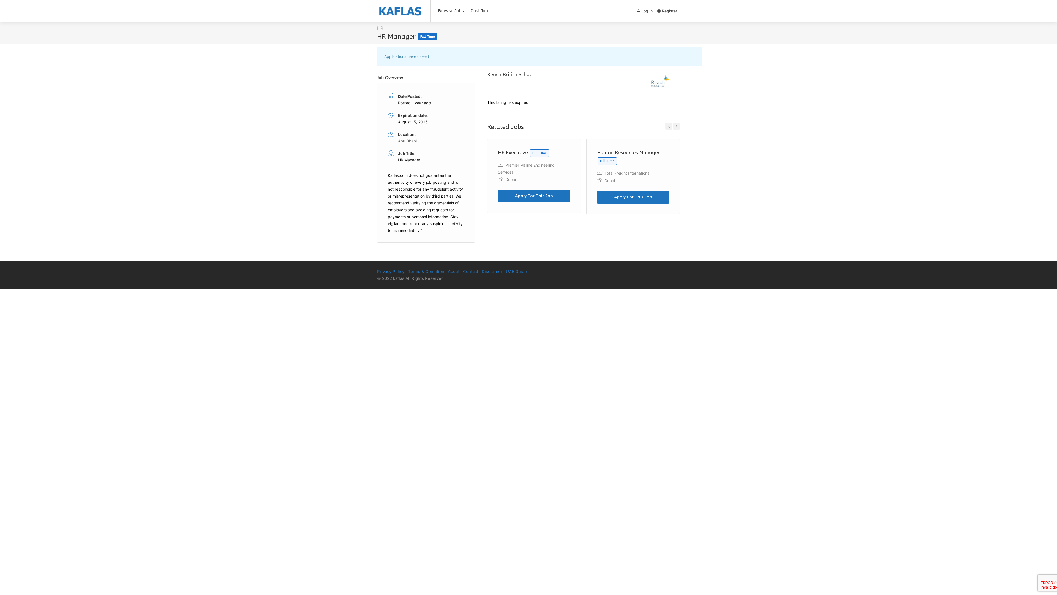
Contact (470, 271)
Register (669, 11)
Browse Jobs (451, 10)
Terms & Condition (426, 271)
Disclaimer (492, 271)
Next (676, 126)
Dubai (510, 179)
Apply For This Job (534, 195)
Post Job (479, 10)
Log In (646, 11)
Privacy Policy (390, 271)
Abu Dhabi (407, 141)
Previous (668, 126)
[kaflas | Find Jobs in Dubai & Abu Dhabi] (400, 8)
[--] (689, 271)
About (453, 271)
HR (380, 28)
